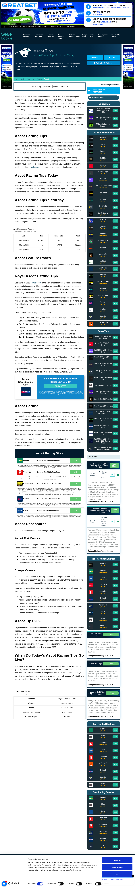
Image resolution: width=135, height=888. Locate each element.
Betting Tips (92, 35)
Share (112, 57)
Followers (99, 90)
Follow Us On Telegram (104, 63)
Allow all (117, 860)
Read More (114, 465)
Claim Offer (60, 386)
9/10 (112, 475)
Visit (75, 460)
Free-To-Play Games (115, 35)
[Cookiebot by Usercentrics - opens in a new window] (13, 883)
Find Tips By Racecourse (41, 87)
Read (111, 635)
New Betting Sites (60, 36)
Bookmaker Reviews (27, 35)
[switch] (61, 883)
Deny (117, 874)
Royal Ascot (36, 283)
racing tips (35, 167)
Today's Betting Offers (74, 35)
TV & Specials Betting (103, 35)
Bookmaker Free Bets (39, 35)
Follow (95, 57)
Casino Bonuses (51, 35)
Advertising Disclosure (110, 85)
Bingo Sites (84, 35)
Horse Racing (37, 79)
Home (17, 79)
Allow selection (117, 867)
